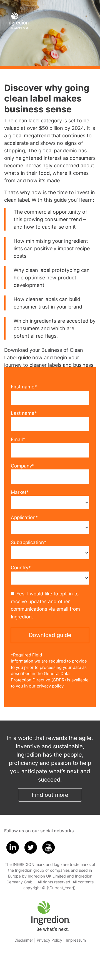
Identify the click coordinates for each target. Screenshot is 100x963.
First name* (24, 387)
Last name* (24, 413)
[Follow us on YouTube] (49, 847)
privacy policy (50, 686)
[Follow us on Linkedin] (12, 847)
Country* (21, 567)
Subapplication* (28, 542)
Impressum (76, 940)
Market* (20, 492)
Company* (22, 466)
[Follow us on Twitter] (31, 847)
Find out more (50, 795)
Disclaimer (23, 940)
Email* (18, 439)
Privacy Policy (49, 940)
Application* (24, 517)
